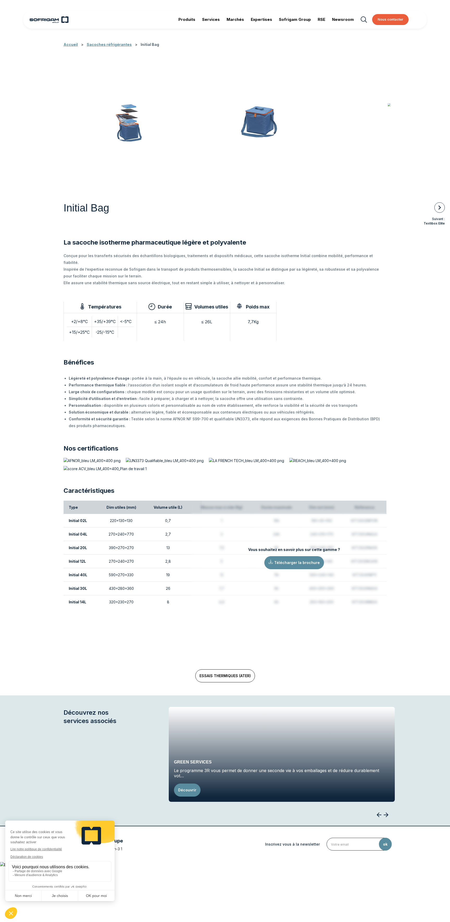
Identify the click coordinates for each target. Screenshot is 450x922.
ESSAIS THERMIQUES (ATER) (225, 676)
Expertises (261, 19)
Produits (186, 19)
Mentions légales (187, 882)
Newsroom (343, 19)
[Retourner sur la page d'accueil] (48, 20)
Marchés (235, 19)
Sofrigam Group (295, 19)
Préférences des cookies (344, 882)
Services (211, 19)
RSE (321, 19)
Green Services (193, 762)
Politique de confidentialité (228, 882)
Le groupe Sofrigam (152, 882)
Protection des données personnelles (286, 882)
